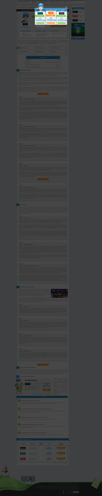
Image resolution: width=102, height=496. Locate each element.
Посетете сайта (51, 22)
